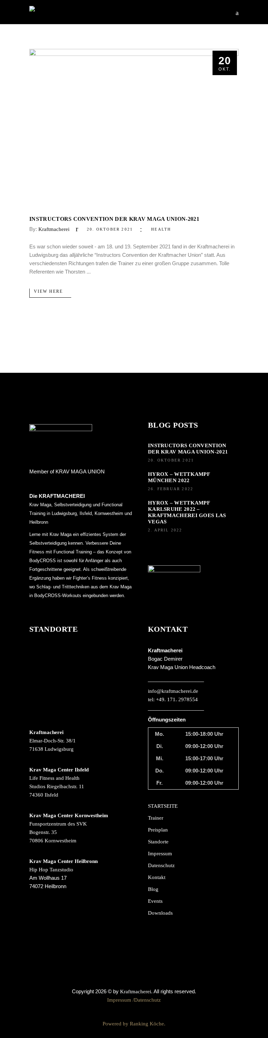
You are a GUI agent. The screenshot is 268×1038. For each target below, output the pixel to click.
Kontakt (156, 877)
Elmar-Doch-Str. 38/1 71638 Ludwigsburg (52, 740)
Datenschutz (161, 865)
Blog (153, 889)
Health (161, 229)
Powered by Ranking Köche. (134, 1023)
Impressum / (120, 1000)
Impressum (160, 853)
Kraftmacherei (53, 229)
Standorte (158, 841)
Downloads (160, 913)
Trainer (155, 818)
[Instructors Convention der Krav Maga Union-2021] (134, 127)
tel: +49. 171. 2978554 (173, 699)
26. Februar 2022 (170, 489)
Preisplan (158, 830)
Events (155, 901)
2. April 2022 (165, 530)
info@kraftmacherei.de (173, 691)
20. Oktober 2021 (110, 229)
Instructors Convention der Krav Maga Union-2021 (114, 219)
